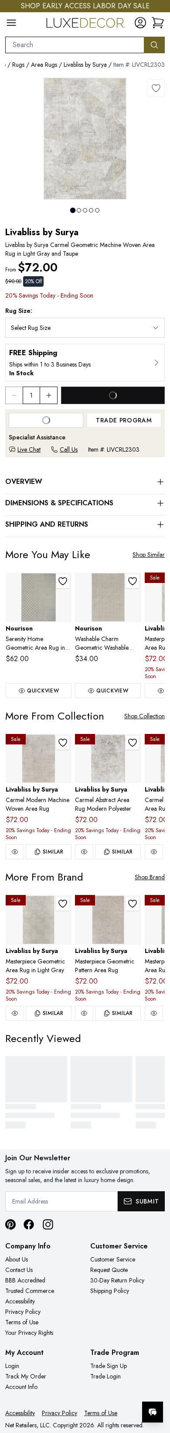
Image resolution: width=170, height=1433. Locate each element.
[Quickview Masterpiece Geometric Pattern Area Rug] (84, 1013)
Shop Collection (144, 716)
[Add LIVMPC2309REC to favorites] (63, 904)
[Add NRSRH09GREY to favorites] (63, 581)
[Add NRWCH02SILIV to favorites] (132, 581)
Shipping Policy (109, 1290)
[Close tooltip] (156, 1385)
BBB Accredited (25, 1280)
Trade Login (105, 1376)
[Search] (154, 45)
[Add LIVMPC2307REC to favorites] (132, 904)
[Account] (140, 23)
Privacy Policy (23, 1311)
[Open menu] (11, 23)
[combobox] (75, 45)
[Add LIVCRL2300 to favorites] (63, 743)
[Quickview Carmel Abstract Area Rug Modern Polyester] (84, 851)
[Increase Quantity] (49, 395)
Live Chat (29, 449)
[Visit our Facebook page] (29, 1224)
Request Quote (109, 1269)
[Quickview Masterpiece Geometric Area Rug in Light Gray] (15, 1013)
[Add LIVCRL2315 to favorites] (132, 743)
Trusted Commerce (29, 1290)
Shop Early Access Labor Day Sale (85, 6)
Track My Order (25, 1376)
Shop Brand (150, 877)
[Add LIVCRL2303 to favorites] (156, 88)
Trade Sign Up (108, 1365)
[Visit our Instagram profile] (48, 1224)
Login (12, 1365)
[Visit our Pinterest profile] (10, 1224)
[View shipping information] (85, 362)
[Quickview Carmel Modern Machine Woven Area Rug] (15, 851)
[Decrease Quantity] (14, 395)
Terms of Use (21, 1322)
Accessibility (20, 1301)
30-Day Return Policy (117, 1280)
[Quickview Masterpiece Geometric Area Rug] (154, 1013)
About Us (16, 1259)
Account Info (21, 1386)
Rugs (18, 64)
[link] (158, 23)
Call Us (69, 449)
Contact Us (19, 1269)
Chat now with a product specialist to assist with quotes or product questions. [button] (103, 1389)
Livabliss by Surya (85, 64)
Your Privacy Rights (29, 1332)
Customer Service (112, 1259)
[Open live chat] (152, 1412)
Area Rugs (44, 64)
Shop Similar (149, 554)
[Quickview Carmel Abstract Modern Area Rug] (154, 851)
